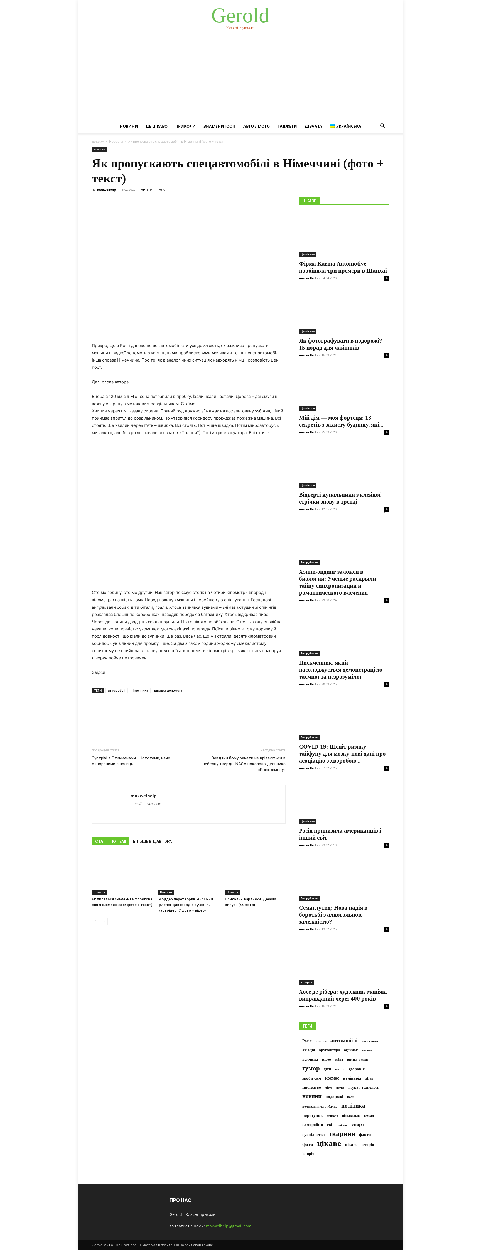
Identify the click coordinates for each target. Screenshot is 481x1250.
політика (353, 1106)
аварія (321, 1041)
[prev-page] (95, 921)
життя (340, 1069)
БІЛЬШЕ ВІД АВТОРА (152, 841)
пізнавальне (351, 1116)
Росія (307, 1041)
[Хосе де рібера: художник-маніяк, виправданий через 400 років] (344, 962)
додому (98, 141)
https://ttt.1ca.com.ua (146, 804)
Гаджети (287, 126)
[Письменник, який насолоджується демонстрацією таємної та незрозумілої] (344, 633)
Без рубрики (309, 562)
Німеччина (139, 690)
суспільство (313, 1134)
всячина (310, 1059)
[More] (149, 724)
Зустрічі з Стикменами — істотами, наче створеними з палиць (131, 761)
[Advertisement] (240, 78)
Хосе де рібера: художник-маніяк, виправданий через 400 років (343, 995)
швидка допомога (168, 690)
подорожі (334, 1096)
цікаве (329, 1143)
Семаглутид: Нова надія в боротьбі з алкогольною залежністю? (333, 914)
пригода (332, 1115)
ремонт (369, 1115)
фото (307, 1144)
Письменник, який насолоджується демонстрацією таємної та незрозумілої (340, 669)
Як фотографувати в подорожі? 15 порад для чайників (340, 344)
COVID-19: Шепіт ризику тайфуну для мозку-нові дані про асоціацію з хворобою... (342, 753)
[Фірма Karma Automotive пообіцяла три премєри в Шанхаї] (344, 234)
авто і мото (370, 1041)
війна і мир (357, 1059)
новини (312, 1096)
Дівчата (313, 126)
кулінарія (352, 1078)
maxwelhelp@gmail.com (228, 1226)
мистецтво (311, 1087)
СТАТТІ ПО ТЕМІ (110, 841)
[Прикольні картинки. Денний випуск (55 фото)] (255, 874)
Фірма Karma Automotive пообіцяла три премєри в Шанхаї (343, 267)
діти (327, 1069)
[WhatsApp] (135, 724)
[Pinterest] (123, 724)
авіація (308, 1050)
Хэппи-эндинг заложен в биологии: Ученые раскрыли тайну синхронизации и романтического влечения (337, 582)
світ (330, 1125)
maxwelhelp (106, 189)
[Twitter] (110, 724)
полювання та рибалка (319, 1106)
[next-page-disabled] (104, 921)
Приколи (185, 126)
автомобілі (116, 690)
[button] (382, 126)
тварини (342, 1134)
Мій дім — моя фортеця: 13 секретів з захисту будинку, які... (341, 421)
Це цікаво (157, 126)
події (350, 1097)
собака (343, 1125)
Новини (129, 126)
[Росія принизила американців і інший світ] (344, 801)
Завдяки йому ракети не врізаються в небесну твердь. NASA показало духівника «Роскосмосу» (244, 764)
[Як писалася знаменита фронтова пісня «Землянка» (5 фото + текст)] (122, 874)
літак (369, 1078)
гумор (311, 1068)
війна (339, 1059)
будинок (351, 1050)
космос (332, 1078)
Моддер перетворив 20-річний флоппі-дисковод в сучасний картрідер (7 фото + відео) (185, 904)
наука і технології (363, 1087)
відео (326, 1059)
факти (365, 1134)
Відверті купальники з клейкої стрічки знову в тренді (340, 498)
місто (328, 1087)
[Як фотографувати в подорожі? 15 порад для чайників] (344, 311)
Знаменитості (219, 126)
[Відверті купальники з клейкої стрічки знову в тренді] (344, 465)
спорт (358, 1124)
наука (340, 1087)
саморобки (312, 1124)
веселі (367, 1050)
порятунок (312, 1115)
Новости (116, 141)
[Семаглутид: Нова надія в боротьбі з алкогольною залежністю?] (344, 878)
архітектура (329, 1050)
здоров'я (357, 1069)
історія (367, 1144)
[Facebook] (97, 724)
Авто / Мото (256, 126)
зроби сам (311, 1078)
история (306, 982)
